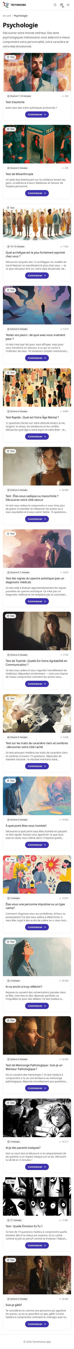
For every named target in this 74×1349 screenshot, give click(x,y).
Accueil (7, 15)
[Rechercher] (55, 5)
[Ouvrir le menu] (68, 5)
